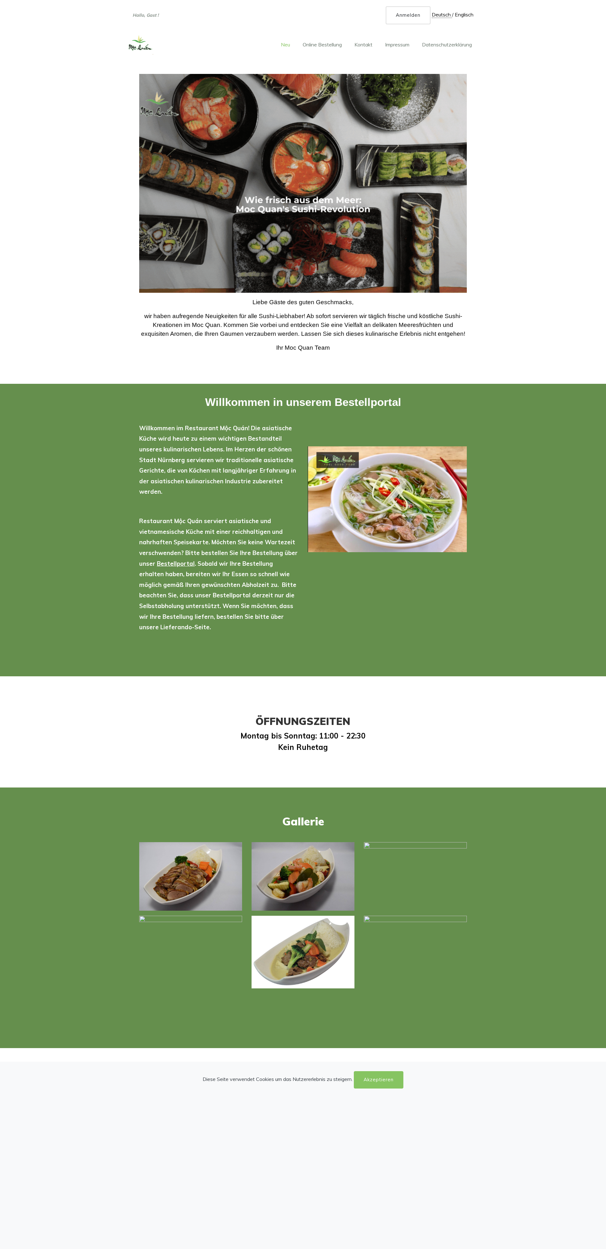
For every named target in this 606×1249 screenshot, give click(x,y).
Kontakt (363, 44)
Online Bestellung (322, 44)
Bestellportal (176, 563)
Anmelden (408, 15)
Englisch (464, 14)
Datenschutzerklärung (447, 44)
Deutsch (442, 14)
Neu (285, 44)
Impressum (397, 44)
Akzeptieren (379, 1080)
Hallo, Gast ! (146, 17)
